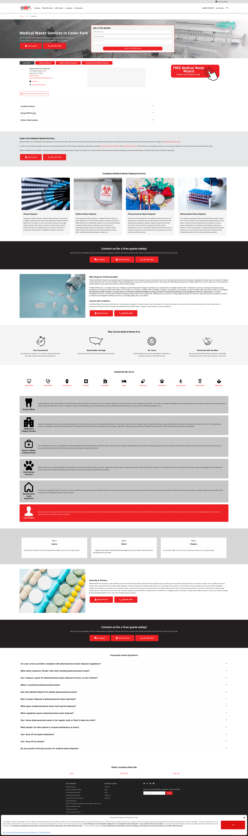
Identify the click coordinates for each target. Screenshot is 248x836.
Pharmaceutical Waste (73, 792)
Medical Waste (70, 787)
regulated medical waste (172, 142)
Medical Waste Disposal (68, 63)
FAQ (106, 792)
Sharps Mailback (71, 801)
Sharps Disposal (45, 63)
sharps (103, 146)
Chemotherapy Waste (73, 795)
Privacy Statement (44, 832)
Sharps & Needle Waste (73, 789)
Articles (107, 787)
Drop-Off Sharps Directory (74, 798)
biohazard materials (112, 146)
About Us (108, 795)
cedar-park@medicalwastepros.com (41, 78)
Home (21, 16)
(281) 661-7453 (34, 75)
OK (233, 825)
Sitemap (107, 798)
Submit (169, 793)
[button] (244, 818)
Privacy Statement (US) (73, 806)
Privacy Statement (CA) (73, 812)
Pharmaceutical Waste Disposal (97, 63)
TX (27, 16)
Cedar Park (176, 773)
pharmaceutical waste (130, 146)
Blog (106, 789)
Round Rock (124, 773)
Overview (27, 63)
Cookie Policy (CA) (71, 809)
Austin (72, 773)
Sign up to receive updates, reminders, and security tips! (161, 789)
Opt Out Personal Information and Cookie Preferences (20, 832)
